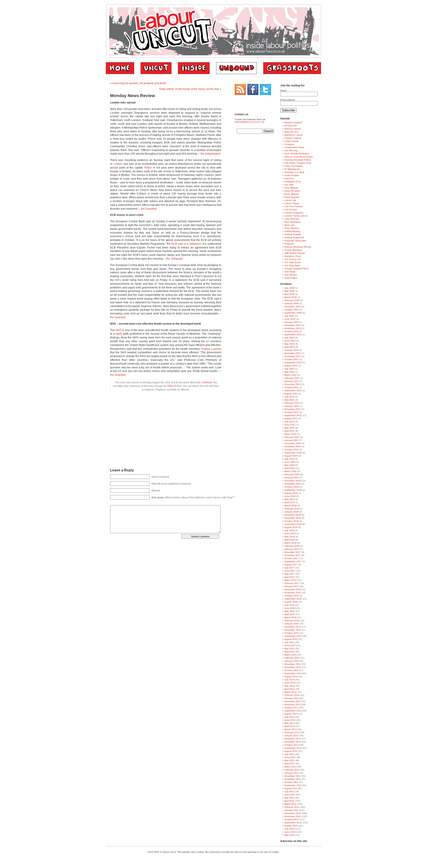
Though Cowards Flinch (296, 268)
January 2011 (291, 810)
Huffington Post (292, 181)
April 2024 (289, 347)
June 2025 (290, 319)
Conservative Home (294, 147)
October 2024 (291, 331)
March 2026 (290, 297)
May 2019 (289, 499)
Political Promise (292, 234)
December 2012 (292, 738)
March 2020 (290, 471)
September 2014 (293, 673)
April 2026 (289, 294)
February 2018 (292, 546)
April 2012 (289, 763)
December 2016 (292, 589)
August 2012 (291, 751)
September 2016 (293, 599)
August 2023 (291, 365)
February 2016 (292, 620)
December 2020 (292, 443)
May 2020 (289, 465)
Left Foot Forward (293, 206)
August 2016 (291, 602)
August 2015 (291, 639)
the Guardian (149, 208)
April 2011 (289, 801)
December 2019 (292, 480)
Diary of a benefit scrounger (298, 156)
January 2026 (291, 303)
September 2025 (293, 313)
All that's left (290, 125)
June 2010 (290, 832)
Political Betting (292, 231)
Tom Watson (290, 275)
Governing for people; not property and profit (139, 83)
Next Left (289, 225)
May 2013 (289, 723)
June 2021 (290, 424)
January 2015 (291, 661)
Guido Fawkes (291, 175)
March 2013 (290, 729)
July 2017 (289, 567)
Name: (283, 90)
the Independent (210, 153)
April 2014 (289, 689)
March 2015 (290, 654)
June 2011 (289, 794)
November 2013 (292, 704)
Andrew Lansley (211, 348)
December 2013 (292, 701)
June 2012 (290, 757)
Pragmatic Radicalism (295, 240)
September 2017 (293, 561)
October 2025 (291, 309)
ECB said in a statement (186, 243)
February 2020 (292, 474)
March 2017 (290, 580)
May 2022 (289, 400)
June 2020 (290, 462)
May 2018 (289, 536)
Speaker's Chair (292, 256)
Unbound (207, 382)
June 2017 (290, 571)
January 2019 (291, 511)
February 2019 (292, 508)
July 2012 (289, 754)
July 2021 (289, 421)
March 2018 (290, 543)
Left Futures (290, 209)
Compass (289, 144)
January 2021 (291, 440)
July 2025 (289, 316)
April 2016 (289, 614)
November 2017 (292, 555)
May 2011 (289, 797)
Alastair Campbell (293, 122)
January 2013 (291, 735)
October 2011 (291, 782)
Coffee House (291, 141)
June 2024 (290, 341)
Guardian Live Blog (294, 172)
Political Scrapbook (294, 237)
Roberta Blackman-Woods (297, 247)
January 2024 (291, 350)
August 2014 (291, 676)
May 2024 (289, 344)
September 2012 (293, 748)
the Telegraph (174, 258)
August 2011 (290, 788)
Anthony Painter (292, 128)
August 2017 (291, 564)
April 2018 (289, 539)
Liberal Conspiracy (293, 212)
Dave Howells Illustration (296, 153)
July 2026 (289, 288)
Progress (289, 243)
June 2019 (290, 496)
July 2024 (289, 337)
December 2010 (292, 813)
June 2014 (290, 682)
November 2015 (292, 630)
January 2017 (291, 586)
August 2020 (291, 456)
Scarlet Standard (293, 250)
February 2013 (292, 732)
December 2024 (292, 325)
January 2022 (291, 406)
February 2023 (292, 378)
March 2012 (290, 766)
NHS (118, 330)
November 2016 (292, 592)
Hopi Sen (289, 178)
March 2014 (290, 692)
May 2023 (289, 372)
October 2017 (291, 558)
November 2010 (292, 816)
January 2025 (291, 322)
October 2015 (291, 633)
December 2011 (292, 776)
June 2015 (290, 645)
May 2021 (289, 428)
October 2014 (291, 670)
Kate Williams (291, 188)
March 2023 (290, 375)
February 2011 (291, 807)
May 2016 (289, 611)
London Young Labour (296, 216)
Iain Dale (289, 184)
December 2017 (292, 552)
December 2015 (292, 627)
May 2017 (289, 574)
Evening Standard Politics (297, 160)
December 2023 (292, 353)
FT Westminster (292, 169)
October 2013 (291, 707)
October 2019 (291, 487)
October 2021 (291, 412)
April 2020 (289, 468)
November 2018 (292, 518)
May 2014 (289, 686)
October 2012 (291, 745)
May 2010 (289, 835)
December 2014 (292, 664)
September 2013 (293, 710)
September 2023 (293, 362)
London (118, 163)
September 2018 (293, 524)
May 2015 (289, 648)
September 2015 (293, 636)
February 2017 (292, 583)
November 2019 (292, 484)
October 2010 (291, 819)
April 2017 (289, 577)
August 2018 (291, 527)
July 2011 (289, 791)
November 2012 (292, 742)
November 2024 (292, 328)
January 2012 (291, 773)
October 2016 (291, 595)
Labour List (290, 200)
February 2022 (292, 403)
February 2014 (292, 695)
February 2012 (292, 770)
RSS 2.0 (171, 386)
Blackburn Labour (293, 135)
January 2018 (291, 549)
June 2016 (290, 608)
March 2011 (290, 804)
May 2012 (289, 760)
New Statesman (292, 222)
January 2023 (291, 381)
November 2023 (292, 356)
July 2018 (289, 530)
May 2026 (289, 291)
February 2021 (292, 437)
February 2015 (292, 658)
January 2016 (291, 623)
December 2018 (292, 515)
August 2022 (291, 393)
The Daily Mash (292, 265)
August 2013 (291, 714)
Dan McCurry (291, 150)
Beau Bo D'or (291, 132)
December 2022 (292, 384)
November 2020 (292, 446)
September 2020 (293, 452)
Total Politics (290, 278)
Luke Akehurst (291, 219)
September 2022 (293, 390)
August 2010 (291, 825)
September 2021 (293, 415)
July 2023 (289, 368)
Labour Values (291, 203)
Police (148, 167)
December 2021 (292, 409)
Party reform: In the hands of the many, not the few (189, 89)
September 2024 (293, 334)
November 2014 (292, 667)
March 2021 (290, 434)
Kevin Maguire (291, 194)
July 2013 (289, 717)
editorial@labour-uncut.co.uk (249, 122)
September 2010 (293, 822)
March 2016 (290, 617)
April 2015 (289, 651)
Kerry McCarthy (292, 191)
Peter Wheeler (291, 228)
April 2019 (289, 502)
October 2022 (291, 387)
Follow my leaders (293, 166)
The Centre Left (292, 259)
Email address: (287, 100)
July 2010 (289, 829)
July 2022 (289, 396)
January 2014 (291, 698)
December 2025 (292, 306)
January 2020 (291, 477)
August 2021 (291, 418)
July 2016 (289, 605)
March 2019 (290, 505)
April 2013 (289, 726)
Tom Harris (289, 271)
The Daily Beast (292, 262)
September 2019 (293, 490)
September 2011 (293, 785)
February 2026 (292, 300)
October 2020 (291, 449)
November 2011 (292, 779)
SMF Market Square (294, 253)
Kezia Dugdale (292, 197)
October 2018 (291, 521)
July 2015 (289, 642)
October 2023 (291, 359)
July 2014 (289, 679)
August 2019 (291, 493)
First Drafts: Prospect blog (297, 163)
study (119, 333)
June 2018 (290, 533)
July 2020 (289, 459)
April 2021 (289, 431)
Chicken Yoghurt (292, 138)
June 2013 (290, 720)
